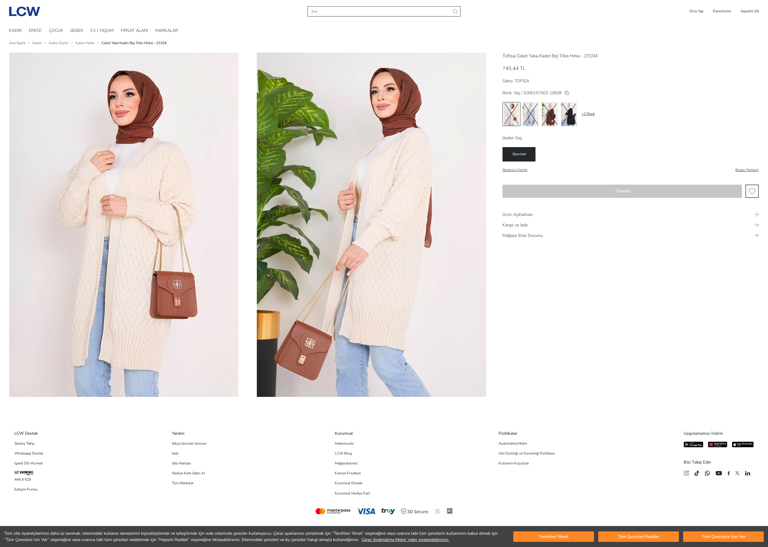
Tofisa (508, 56)
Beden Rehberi (747, 170)
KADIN (15, 30)
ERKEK (35, 30)
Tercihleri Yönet (553, 536)
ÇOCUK (56, 30)
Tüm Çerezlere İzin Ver (724, 536)
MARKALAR (166, 30)
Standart (519, 154)
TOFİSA (522, 81)
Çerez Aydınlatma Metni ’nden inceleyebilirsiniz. (405, 539)
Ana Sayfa (17, 43)
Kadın (37, 43)
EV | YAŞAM (102, 30)
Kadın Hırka (85, 43)
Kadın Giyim (58, 43)
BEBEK (76, 30)
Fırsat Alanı (134, 30)
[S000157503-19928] (567, 93)
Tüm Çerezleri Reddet (638, 536)
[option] (511, 114)
